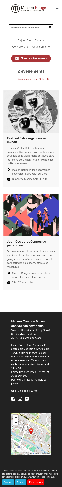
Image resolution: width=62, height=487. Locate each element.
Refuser (20, 482)
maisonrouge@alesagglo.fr (26, 394)
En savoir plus (36, 482)
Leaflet (36, 453)
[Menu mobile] (57, 9)
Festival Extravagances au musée (26, 140)
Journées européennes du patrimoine (26, 243)
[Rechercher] (50, 27)
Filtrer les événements (33, 58)
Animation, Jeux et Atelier (32, 79)
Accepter (8, 482)
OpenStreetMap (45, 453)
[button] (31, 58)
